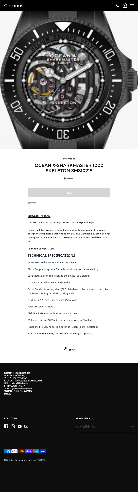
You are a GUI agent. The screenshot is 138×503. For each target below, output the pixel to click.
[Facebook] (6, 426)
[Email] (26, 426)
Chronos (13, 5)
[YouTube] (19, 426)
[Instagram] (12, 426)
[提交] (132, 427)
